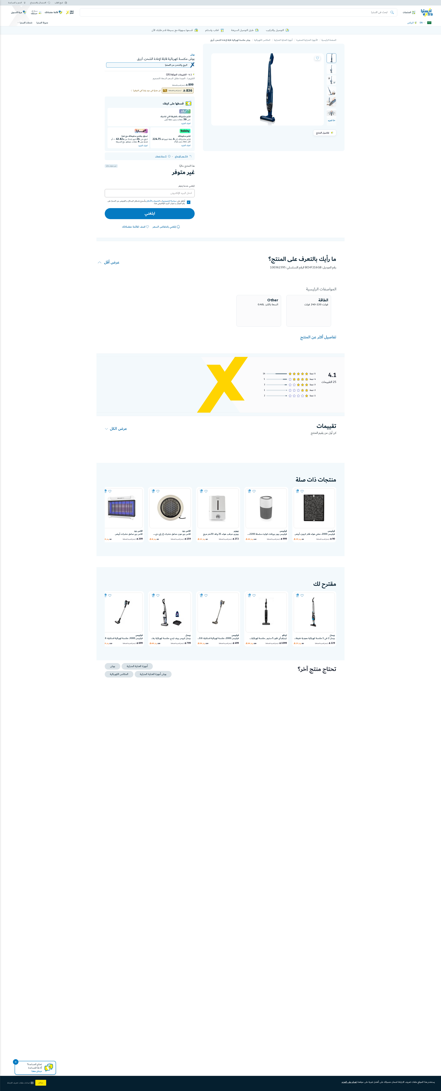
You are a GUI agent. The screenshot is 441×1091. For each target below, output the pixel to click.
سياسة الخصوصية (169, 201)
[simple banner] (427, 12)
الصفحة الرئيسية (328, 40)
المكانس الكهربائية (262, 40)
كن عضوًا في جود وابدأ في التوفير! (147, 91)
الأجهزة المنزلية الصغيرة (307, 40)
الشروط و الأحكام (153, 201)
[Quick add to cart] (297, 491)
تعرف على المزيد (349, 1082)
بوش (192, 54)
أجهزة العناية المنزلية (283, 40)
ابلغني (150, 214)
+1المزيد (331, 121)
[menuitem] (331, 58)
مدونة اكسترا (42, 23)
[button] (331, 58)
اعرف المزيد (186, 123)
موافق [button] (40, 1083)
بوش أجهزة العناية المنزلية (153, 674)
